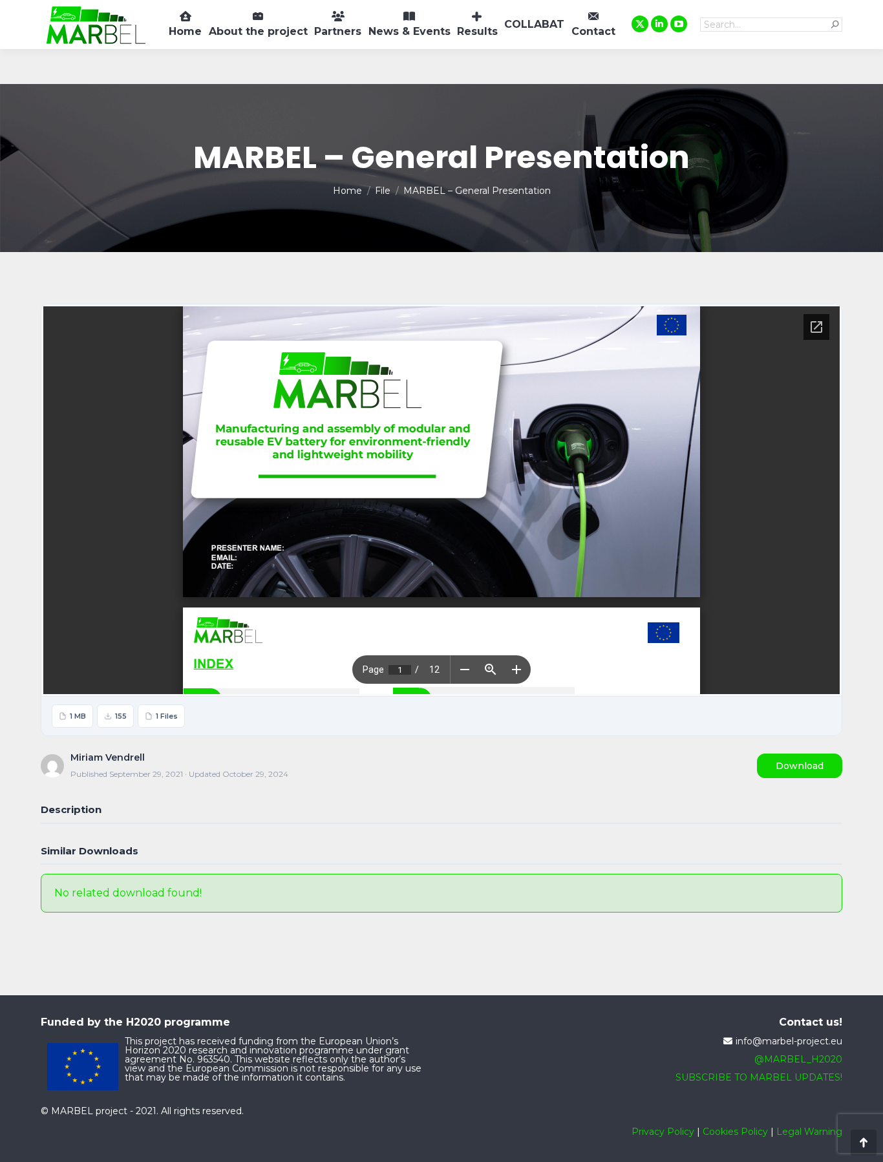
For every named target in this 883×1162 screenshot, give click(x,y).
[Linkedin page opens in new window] (659, 24)
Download (800, 766)
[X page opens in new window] (640, 24)
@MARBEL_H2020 (798, 1059)
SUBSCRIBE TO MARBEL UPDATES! (759, 1077)
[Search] (835, 24)
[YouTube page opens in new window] (678, 24)
